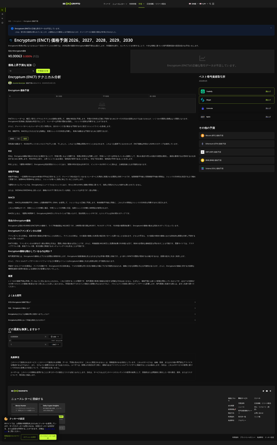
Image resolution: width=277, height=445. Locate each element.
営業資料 (241, 403)
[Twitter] (263, 391)
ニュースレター (119, 4)
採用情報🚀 (232, 409)
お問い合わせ (258, 413)
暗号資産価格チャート (245, 412)
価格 (9, 21)
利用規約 (231, 417)
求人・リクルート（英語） (261, 408)
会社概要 (231, 406)
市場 (140, 4)
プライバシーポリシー (247, 437)
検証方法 (231, 413)
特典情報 (132, 4)
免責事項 (231, 420)
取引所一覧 (242, 417)
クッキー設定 (269, 437)
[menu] (3, 16)
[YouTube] (267, 391)
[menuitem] (3, 10)
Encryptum (17, 21)
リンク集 (257, 417)
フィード (106, 4)
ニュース (241, 407)
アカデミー (242, 420)
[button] (102, 302)
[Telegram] (270, 391)
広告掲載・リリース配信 (156, 4)
